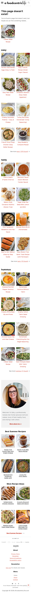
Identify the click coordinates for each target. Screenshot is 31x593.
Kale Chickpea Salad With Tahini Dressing (23, 364)
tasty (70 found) (23, 261)
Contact (15, 579)
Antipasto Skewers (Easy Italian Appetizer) (23, 95)
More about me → (16, 424)
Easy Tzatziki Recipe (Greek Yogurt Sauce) (23, 70)
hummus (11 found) (22, 371)
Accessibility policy (15, 560)
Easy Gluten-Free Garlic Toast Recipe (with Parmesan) (22, 254)
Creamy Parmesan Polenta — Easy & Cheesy (8, 120)
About (15, 577)
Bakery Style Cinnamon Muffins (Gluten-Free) (8, 204)
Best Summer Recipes (14, 533)
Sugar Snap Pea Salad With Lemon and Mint (23, 204)
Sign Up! (8, 568)
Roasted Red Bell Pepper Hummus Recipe (8, 289)
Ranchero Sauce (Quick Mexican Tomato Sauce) (23, 180)
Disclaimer (15, 556)
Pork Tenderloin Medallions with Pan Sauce (8, 229)
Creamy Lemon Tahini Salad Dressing (23, 314)
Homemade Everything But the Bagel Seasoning (23, 339)
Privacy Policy (15, 554)
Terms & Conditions (15, 558)
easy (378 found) (22, 151)
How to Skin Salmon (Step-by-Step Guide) (8, 254)
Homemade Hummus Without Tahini (23, 289)
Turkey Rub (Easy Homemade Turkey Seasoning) (23, 120)
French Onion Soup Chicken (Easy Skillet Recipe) (8, 144)
